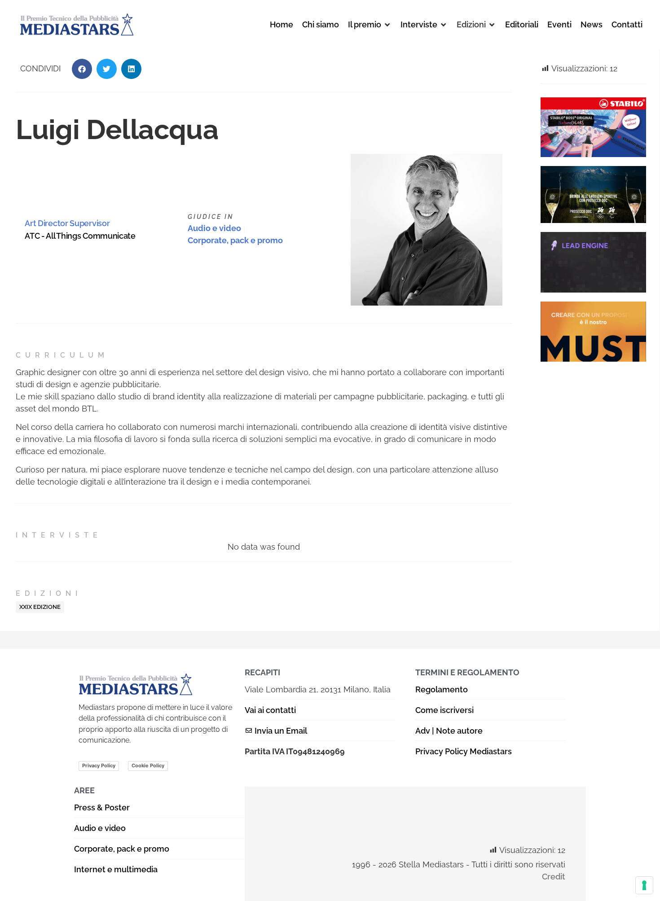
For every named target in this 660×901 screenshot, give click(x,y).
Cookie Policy (148, 765)
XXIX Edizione (40, 607)
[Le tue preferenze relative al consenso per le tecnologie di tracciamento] (644, 885)
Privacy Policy (98, 765)
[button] (369, 24)
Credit (553, 876)
